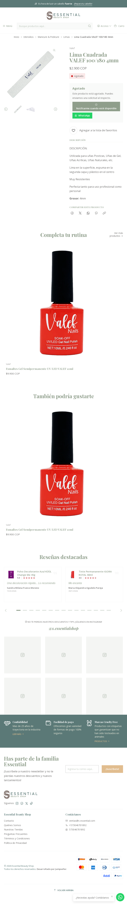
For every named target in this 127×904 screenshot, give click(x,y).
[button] (18, 610)
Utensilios (28, 37)
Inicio (16, 37)
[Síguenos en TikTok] (31, 803)
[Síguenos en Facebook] (21, 803)
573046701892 (77, 829)
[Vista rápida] (117, 306)
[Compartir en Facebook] (72, 213)
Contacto (9, 820)
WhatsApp (84, 115)
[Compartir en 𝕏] (80, 213)
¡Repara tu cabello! (83, 3)
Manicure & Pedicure (48, 37)
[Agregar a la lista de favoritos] (117, 297)
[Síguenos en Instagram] (17, 803)
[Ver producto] (11, 574)
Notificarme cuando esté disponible (96, 108)
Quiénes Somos (12, 825)
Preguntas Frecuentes (15, 834)
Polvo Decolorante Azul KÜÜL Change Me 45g (34, 573)
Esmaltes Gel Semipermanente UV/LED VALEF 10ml (39, 369)
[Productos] (66, 731)
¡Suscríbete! (112, 769)
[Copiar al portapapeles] (104, 213)
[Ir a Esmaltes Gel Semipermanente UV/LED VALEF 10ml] (63, 303)
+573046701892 (77, 825)
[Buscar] (89, 26)
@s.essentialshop (64, 628)
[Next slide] (55, 109)
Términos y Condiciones (17, 838)
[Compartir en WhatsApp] (88, 213)
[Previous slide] (6, 109)
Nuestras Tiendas (13, 829)
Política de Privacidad (15, 842)
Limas (67, 37)
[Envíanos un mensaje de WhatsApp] (120, 897)
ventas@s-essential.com (82, 820)
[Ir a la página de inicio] (63, 15)
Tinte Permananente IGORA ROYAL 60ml (95, 573)
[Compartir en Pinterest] (96, 213)
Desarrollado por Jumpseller (51, 869)
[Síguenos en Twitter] (26, 803)
